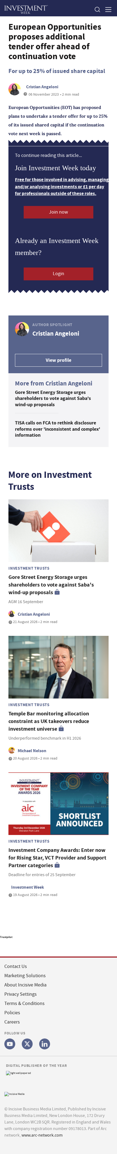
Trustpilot (6, 937)
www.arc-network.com (42, 1135)
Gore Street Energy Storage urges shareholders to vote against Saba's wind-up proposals (53, 398)
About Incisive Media (25, 985)
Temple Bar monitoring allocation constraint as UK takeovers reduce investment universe (48, 721)
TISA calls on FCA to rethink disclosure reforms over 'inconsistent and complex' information (57, 429)
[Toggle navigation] (107, 9)
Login (58, 274)
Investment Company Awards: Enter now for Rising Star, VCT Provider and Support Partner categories (57, 857)
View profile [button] (58, 360)
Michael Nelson (32, 751)
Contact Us (15, 966)
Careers (12, 1022)
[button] (97, 9)
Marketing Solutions (25, 976)
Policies (12, 1013)
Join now (58, 212)
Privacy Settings (20, 994)
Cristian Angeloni (42, 87)
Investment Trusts (29, 568)
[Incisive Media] (14, 1093)
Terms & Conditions (24, 1003)
